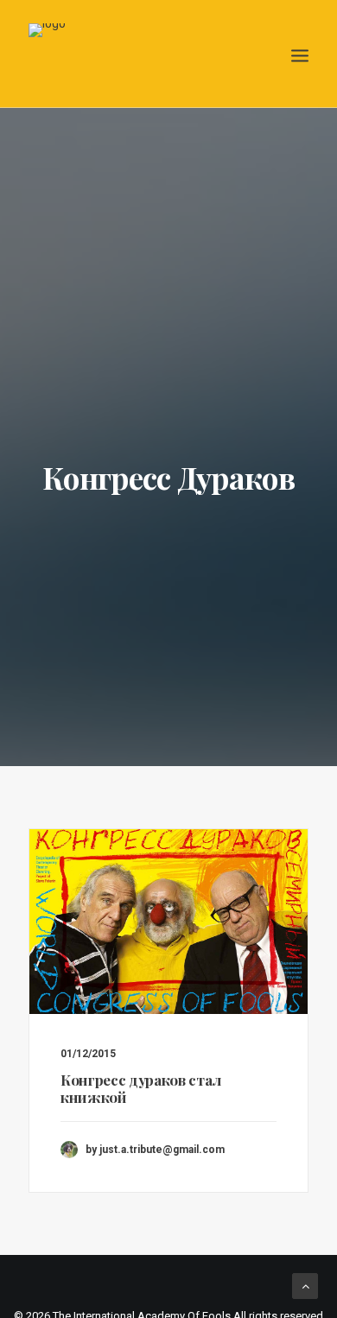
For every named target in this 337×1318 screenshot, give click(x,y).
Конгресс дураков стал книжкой (140, 1088)
